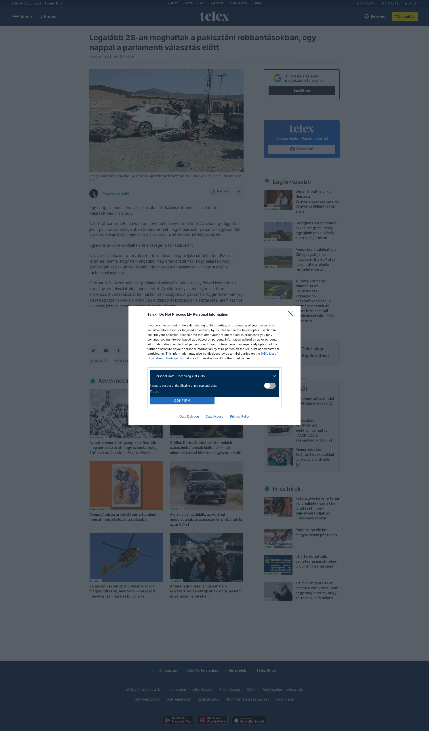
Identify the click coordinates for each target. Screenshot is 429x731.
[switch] (270, 386)
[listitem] (213, 375)
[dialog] (214, 365)
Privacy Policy (240, 416)
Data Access (214, 416)
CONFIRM (182, 400)
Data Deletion (189, 416)
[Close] (292, 315)
